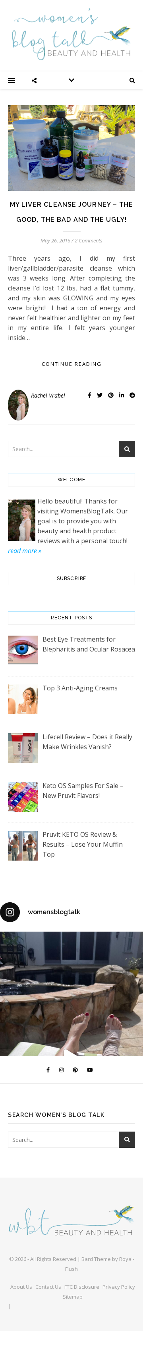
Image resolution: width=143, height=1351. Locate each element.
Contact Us (48, 1286)
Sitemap (73, 1296)
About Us (21, 1286)
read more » (24, 550)
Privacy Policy (118, 1286)
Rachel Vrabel (48, 395)
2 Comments (88, 240)
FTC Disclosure (81, 1286)
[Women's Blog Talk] (71, 34)
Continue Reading (72, 363)
